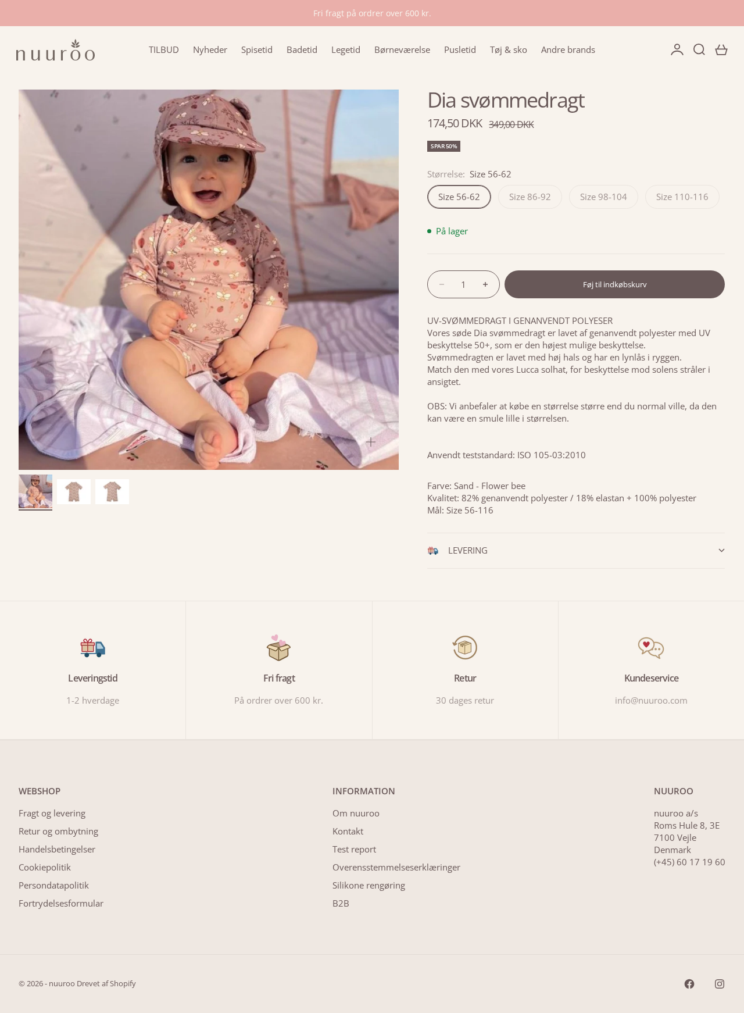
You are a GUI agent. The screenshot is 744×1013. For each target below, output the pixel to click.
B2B (340, 903)
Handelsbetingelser (57, 849)
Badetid (302, 49)
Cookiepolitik (45, 867)
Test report (354, 849)
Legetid (345, 49)
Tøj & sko (508, 49)
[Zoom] (370, 442)
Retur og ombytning (58, 831)
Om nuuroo (356, 813)
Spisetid (257, 49)
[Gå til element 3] (112, 492)
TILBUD (164, 49)
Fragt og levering (52, 813)
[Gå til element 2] (74, 492)
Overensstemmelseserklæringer (396, 867)
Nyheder (210, 49)
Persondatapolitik (54, 885)
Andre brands (568, 49)
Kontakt (347, 831)
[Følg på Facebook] (689, 984)
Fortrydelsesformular (61, 903)
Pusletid (460, 49)
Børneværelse (402, 49)
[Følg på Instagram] (719, 984)
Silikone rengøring (368, 885)
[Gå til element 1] (35, 491)
